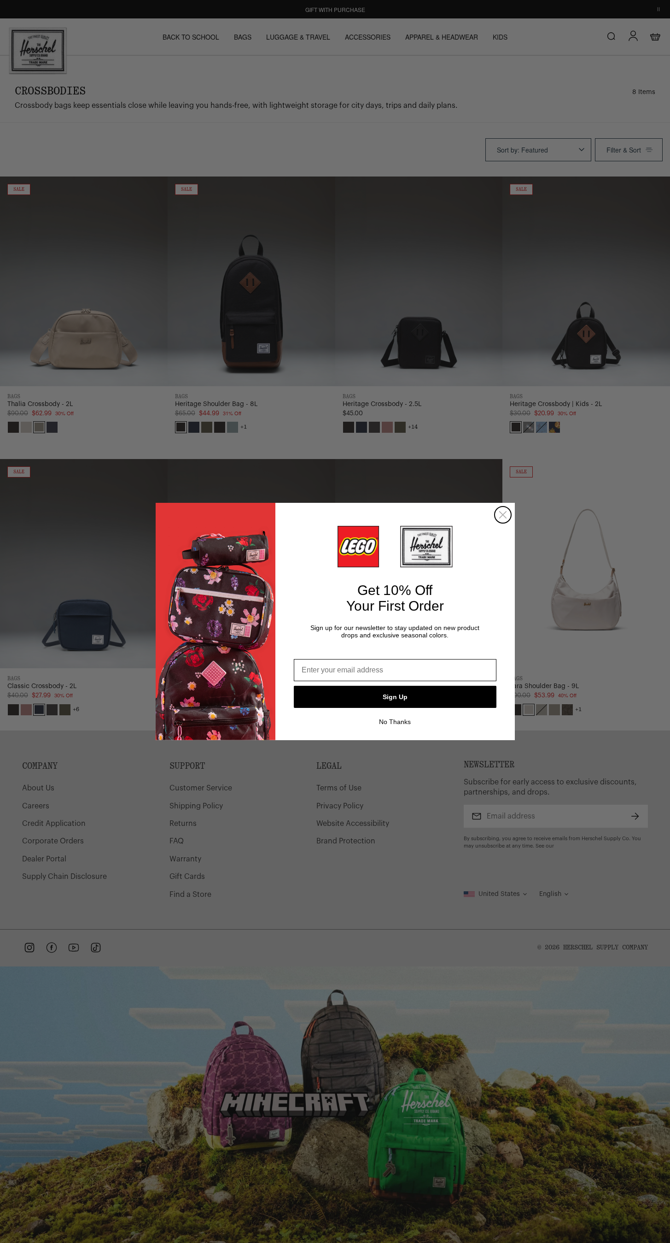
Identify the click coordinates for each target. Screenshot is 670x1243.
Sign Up (395, 697)
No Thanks (395, 721)
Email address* (320, 652)
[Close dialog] (503, 515)
